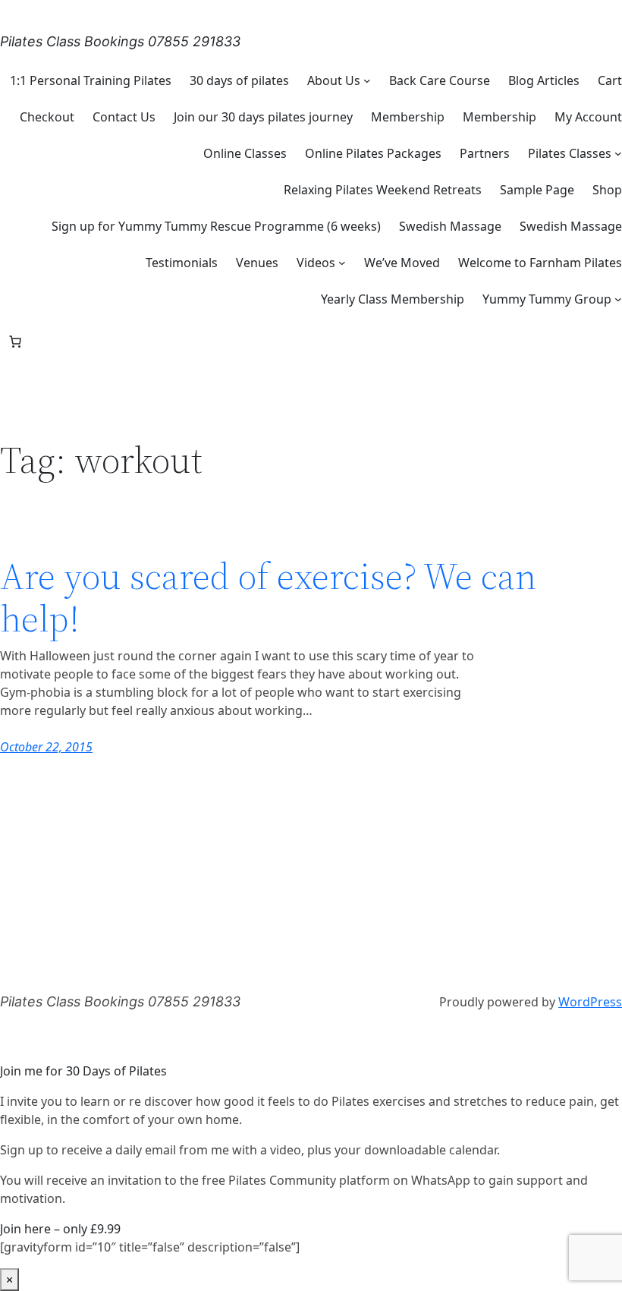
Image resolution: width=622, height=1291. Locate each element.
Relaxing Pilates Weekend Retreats (383, 189)
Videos (316, 262)
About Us (333, 80)
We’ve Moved (402, 262)
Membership (408, 117)
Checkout (47, 117)
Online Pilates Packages (373, 153)
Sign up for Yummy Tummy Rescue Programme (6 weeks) (216, 226)
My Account (588, 117)
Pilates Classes (569, 153)
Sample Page (537, 189)
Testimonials (182, 262)
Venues (257, 262)
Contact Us (124, 117)
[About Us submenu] (367, 80)
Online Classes (245, 153)
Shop (607, 189)
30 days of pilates (239, 80)
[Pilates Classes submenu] (618, 153)
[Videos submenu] (342, 262)
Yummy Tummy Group (546, 299)
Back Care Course (439, 80)
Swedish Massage (450, 226)
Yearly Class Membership (392, 299)
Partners (485, 153)
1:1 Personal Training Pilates (90, 80)
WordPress (590, 1001)
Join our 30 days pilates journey (263, 117)
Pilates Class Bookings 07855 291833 (120, 41)
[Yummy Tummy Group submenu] (618, 299)
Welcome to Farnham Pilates (540, 262)
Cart (610, 80)
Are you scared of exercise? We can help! (268, 598)
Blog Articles (544, 80)
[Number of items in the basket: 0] (15, 341)
